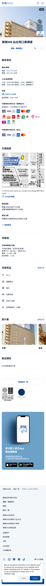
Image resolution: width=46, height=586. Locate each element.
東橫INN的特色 (8, 515)
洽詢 (4, 541)
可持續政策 (7, 550)
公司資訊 (6, 546)
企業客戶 (6, 532)
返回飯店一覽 (23, 382)
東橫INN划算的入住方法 (12, 519)
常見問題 (6, 537)
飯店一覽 (16, 489)
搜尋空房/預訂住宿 (10, 497)
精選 (4, 506)
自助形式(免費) (10, 94)
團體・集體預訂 (17, 48)
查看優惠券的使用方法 (13, 456)
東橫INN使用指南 (9, 527)
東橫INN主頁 (7, 489)
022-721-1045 (12, 70)
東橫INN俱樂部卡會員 (11, 523)
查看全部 (41, 267)
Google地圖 (9, 196)
